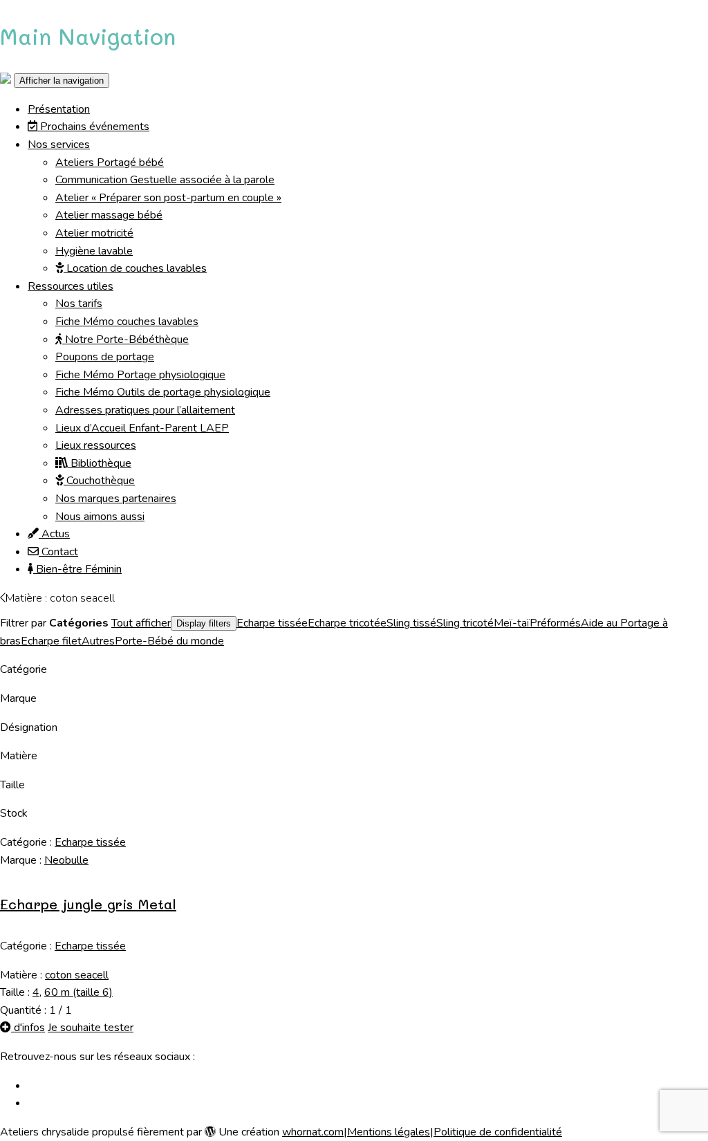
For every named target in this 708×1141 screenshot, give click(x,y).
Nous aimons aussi (100, 516)
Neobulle (66, 860)
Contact (58, 551)
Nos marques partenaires (115, 498)
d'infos (28, 1027)
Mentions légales (388, 1132)
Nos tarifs (78, 303)
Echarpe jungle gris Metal (88, 904)
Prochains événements (93, 126)
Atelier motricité (94, 233)
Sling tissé (411, 623)
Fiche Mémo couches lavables (126, 321)
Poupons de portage (104, 356)
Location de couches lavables (135, 268)
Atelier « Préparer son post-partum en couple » (168, 197)
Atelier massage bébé (108, 215)
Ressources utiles (70, 286)
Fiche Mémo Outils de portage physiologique (162, 392)
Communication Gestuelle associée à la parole (164, 179)
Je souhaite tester (90, 1027)
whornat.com (313, 1132)
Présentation (59, 109)
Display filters (203, 623)
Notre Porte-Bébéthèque (125, 339)
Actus (54, 533)
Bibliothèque (99, 463)
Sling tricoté (465, 623)
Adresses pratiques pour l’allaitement (145, 410)
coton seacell (77, 975)
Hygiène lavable (94, 251)
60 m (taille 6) (78, 992)
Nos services (59, 144)
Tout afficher (141, 623)
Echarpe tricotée (347, 623)
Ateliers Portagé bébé (109, 162)
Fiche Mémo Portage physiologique (140, 374)
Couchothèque (99, 480)
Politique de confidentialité (498, 1132)
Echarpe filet (51, 641)
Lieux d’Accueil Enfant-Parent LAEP (142, 428)
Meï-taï (512, 623)
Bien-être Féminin (77, 569)
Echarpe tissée (272, 623)
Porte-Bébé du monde (169, 641)
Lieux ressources (95, 445)
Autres (98, 641)
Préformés (555, 623)
